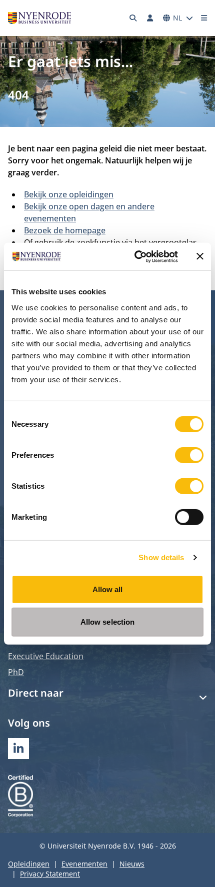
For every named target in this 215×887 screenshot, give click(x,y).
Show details (161, 557)
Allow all (107, 589)
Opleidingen (29, 864)
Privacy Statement (50, 874)
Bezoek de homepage (65, 230)
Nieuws (132, 864)
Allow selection (107, 622)
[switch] (189, 455)
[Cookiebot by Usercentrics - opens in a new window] (135, 256)
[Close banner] (200, 256)
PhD (16, 672)
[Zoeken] (133, 18)
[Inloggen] (150, 17)
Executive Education (46, 656)
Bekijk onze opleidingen (69, 194)
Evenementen (85, 864)
